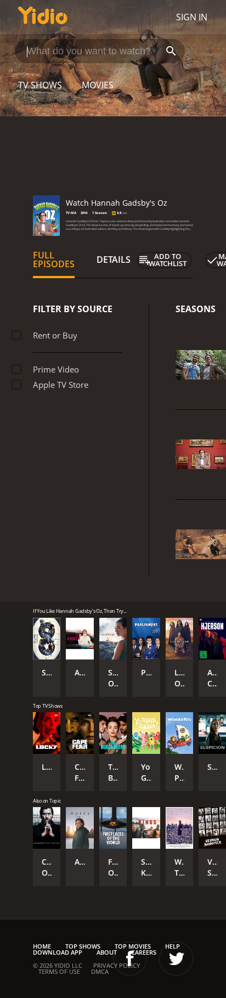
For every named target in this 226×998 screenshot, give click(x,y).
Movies (98, 85)
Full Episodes (54, 259)
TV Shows (40, 85)
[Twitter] (176, 958)
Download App (57, 952)
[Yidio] (42, 17)
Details (114, 259)
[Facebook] (130, 958)
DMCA (100, 971)
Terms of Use (59, 971)
